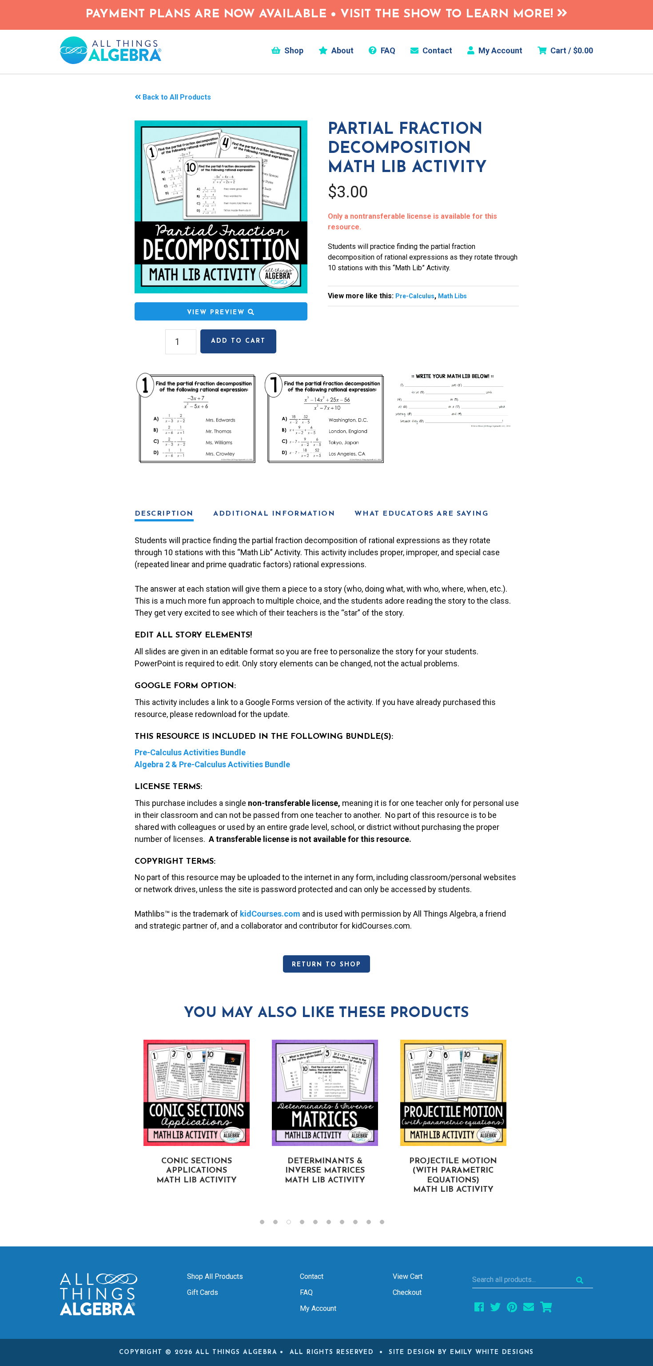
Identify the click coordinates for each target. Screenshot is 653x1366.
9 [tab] (373, 1224)
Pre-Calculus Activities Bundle (190, 752)
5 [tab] (319, 1224)
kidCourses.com (270, 913)
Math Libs (452, 296)
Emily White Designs (492, 1352)
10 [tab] (386, 1224)
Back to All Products (177, 97)
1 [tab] (266, 1224)
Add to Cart (238, 341)
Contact (436, 50)
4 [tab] (306, 1224)
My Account (499, 50)
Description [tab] (164, 513)
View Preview (217, 312)
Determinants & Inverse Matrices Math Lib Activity (325, 1171)
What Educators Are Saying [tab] (421, 513)
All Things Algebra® (110, 50)
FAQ (387, 50)
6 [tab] (333, 1224)
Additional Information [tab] (274, 513)
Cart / (571, 50)
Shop (293, 50)
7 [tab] (346, 1224)
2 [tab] (279, 1224)
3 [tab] (293, 1224)
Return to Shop (326, 964)
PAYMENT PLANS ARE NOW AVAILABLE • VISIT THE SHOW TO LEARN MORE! (321, 14)
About (342, 50)
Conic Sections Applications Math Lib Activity (196, 1171)
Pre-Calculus (414, 296)
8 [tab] (359, 1224)
